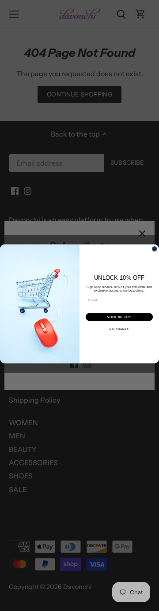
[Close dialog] (154, 248)
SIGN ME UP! (119, 316)
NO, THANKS (119, 329)
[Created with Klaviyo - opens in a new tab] (79, 365)
